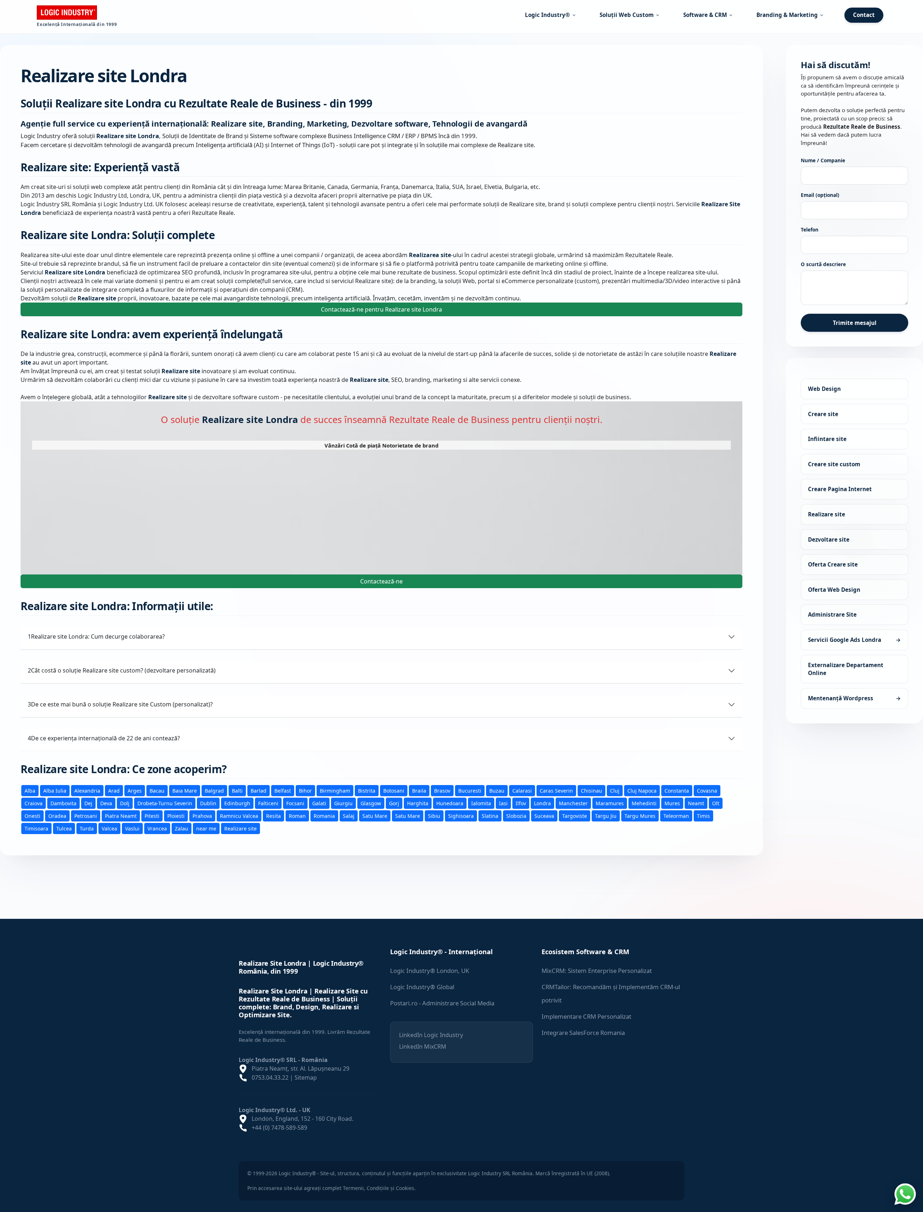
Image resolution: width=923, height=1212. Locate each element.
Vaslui (132, 828)
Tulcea (64, 828)
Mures (672, 803)
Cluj (614, 790)
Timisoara (36, 828)
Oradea (57, 815)
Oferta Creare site (833, 564)
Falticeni (268, 803)
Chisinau (591, 790)
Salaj (348, 815)
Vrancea (157, 828)
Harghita (417, 803)
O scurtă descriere (823, 264)
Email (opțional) (820, 194)
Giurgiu (343, 803)
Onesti (32, 815)
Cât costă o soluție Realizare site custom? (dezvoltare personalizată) (122, 670)
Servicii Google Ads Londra (854, 639)
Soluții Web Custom (627, 14)
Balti (237, 790)
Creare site (823, 413)
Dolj (124, 803)
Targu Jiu (606, 815)
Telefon (809, 229)
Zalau (181, 828)
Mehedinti (644, 803)
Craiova (34, 803)
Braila (419, 790)
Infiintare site (827, 438)
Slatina (490, 815)
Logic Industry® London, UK (429, 970)
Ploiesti (176, 815)
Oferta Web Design (834, 589)
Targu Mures (639, 815)
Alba (30, 790)
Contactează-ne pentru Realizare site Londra (381, 309)
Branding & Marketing (787, 14)
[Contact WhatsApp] (905, 1193)
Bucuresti (469, 790)
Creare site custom (834, 464)
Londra (542, 803)
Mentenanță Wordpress (854, 698)
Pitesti (152, 815)
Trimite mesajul (854, 322)
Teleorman (676, 815)
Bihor (305, 790)
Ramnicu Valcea (239, 815)
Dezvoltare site (828, 539)
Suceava (544, 815)
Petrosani (85, 815)
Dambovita (63, 803)
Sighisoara (461, 815)
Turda (87, 828)
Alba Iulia (54, 790)
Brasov (442, 790)
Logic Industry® (547, 14)
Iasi (503, 803)
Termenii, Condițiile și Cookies (378, 1188)
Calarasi (522, 790)
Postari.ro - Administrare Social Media (442, 1003)
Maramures (610, 803)
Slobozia (516, 815)
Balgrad (214, 790)
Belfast (282, 790)
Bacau (157, 790)
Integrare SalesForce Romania (583, 1032)
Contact (864, 14)
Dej (88, 803)
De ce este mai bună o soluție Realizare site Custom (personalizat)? (120, 704)
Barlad (258, 790)
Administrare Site (832, 614)
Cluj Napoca (642, 790)
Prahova (202, 815)
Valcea (109, 828)
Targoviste (574, 815)
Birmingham (335, 790)
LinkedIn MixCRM (422, 1046)
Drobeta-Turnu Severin (164, 803)
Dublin (208, 803)
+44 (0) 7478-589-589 (279, 1128)
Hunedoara (449, 803)
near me (206, 828)
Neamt (696, 803)
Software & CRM (705, 14)
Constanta (676, 790)
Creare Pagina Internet (840, 489)
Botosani (393, 790)
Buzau (496, 790)
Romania (324, 815)
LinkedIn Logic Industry (431, 1035)
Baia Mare (184, 790)
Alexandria (87, 790)
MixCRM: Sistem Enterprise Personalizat (597, 970)
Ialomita (481, 803)
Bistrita (366, 790)
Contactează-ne (381, 581)
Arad (114, 790)
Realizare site (240, 828)
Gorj (394, 803)
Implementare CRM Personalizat (586, 1016)
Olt (715, 803)
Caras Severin (556, 790)
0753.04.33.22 (270, 1077)
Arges (135, 790)
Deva (106, 803)
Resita (273, 815)
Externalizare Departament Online (845, 668)
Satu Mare (374, 815)
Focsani (295, 803)
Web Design (824, 388)
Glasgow (371, 803)
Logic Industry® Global (422, 987)
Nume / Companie (823, 160)
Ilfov (521, 803)
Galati (319, 803)
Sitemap (306, 1077)
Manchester (573, 803)
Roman (297, 815)
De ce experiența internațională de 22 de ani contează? (104, 738)
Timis (703, 815)
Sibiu (434, 815)
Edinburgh (237, 803)
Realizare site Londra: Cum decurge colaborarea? (96, 636)
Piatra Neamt (121, 815)
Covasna (707, 790)
